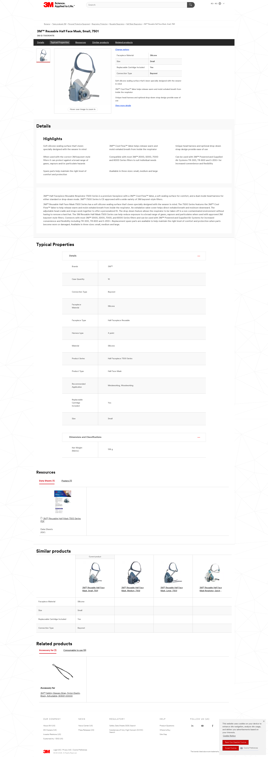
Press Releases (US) (86, 730)
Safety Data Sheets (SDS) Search (122, 726)
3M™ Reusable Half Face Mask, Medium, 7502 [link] (132, 589)
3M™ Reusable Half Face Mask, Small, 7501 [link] (93, 589)
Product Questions (167, 726)
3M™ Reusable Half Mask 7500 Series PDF (60, 520)
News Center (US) (85, 726)
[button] (249, 748)
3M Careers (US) (50, 730)
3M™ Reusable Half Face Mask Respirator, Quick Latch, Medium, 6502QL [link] (211, 589)
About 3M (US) (49, 726)
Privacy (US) (67, 750)
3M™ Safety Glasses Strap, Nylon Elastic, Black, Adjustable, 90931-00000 (60, 694)
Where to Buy (165, 730)
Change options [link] (122, 50)
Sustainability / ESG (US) (53, 739)
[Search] (191, 5)
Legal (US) (57, 750)
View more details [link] (123, 106)
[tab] (47, 481)
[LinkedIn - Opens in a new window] (192, 726)
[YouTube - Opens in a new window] (202, 726)
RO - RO (214, 4)
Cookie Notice (229, 736)
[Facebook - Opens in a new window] (212, 726)
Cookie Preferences (80, 750)
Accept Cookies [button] (230, 748)
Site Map (163, 734)
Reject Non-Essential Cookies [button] (235, 742)
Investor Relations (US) (52, 734)
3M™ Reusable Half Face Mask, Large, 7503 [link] (172, 589)
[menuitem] (40, 42)
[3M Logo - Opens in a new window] (59, 5)
